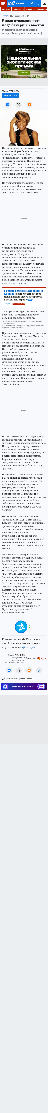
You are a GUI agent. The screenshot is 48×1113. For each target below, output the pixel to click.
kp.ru (43, 658)
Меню (3, 3)
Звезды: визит (26, 679)
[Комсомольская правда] (16, 3)
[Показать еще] (40, 105)
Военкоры (30, 9)
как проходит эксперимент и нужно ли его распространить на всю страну (23, 295)
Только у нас (18, 9)
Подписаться (10, 96)
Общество (8, 304)
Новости (6, 9)
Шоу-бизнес (12, 679)
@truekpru (29, 647)
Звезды (5, 16)
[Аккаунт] (44, 3)
